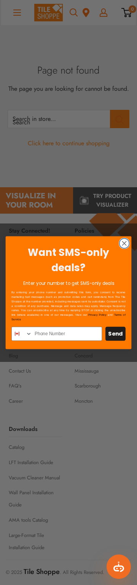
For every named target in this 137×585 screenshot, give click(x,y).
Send (115, 333)
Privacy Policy (97, 314)
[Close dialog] (124, 243)
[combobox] (22, 333)
